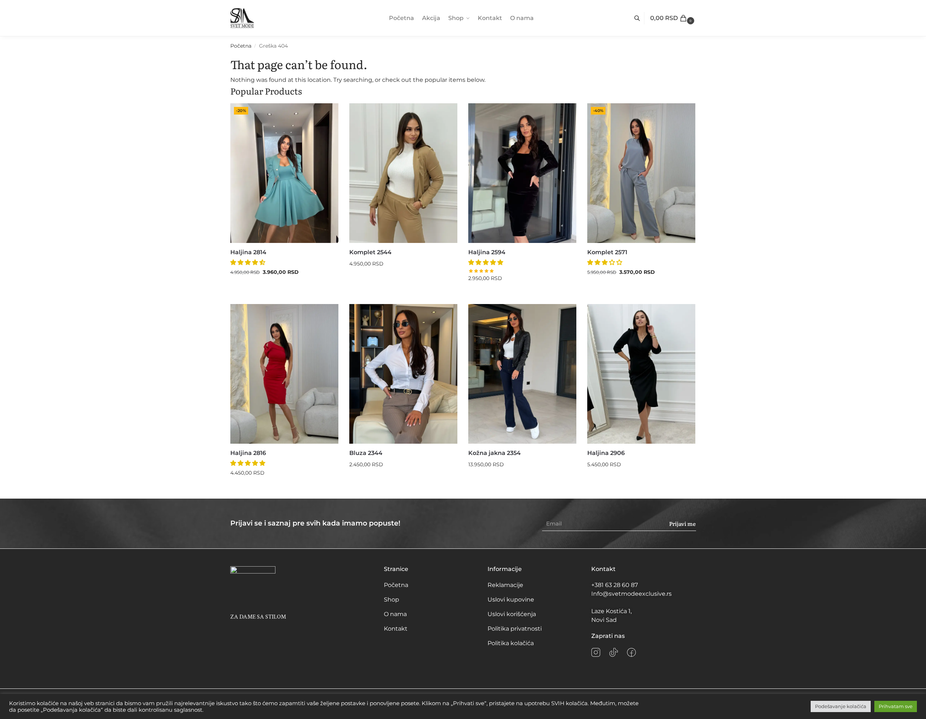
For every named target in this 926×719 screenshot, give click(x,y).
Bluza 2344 (365, 453)
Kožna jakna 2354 (494, 453)
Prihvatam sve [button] (896, 706)
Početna (240, 46)
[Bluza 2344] (403, 374)
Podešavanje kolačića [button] (840, 706)
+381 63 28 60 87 (614, 585)
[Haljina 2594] (522, 173)
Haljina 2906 (606, 453)
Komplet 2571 (607, 252)
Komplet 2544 (370, 252)
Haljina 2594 (486, 252)
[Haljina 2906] (641, 374)
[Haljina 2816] (284, 374)
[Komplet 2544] (403, 173)
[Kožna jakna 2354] (522, 374)
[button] (673, 18)
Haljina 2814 (248, 252)
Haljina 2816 (248, 453)
